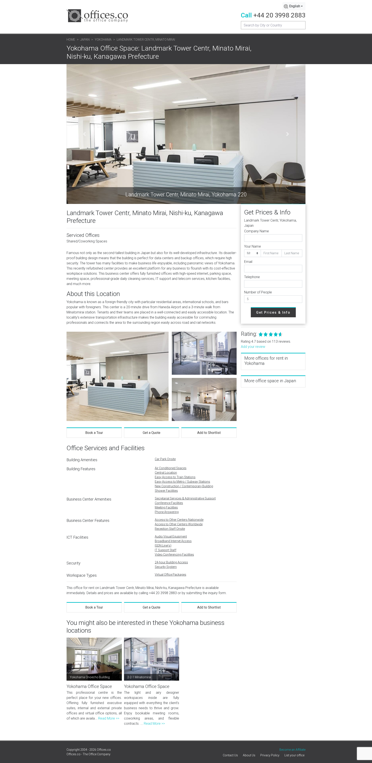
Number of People (258, 292)
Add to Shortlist (209, 433)
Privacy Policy (269, 755)
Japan (85, 39)
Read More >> (108, 718)
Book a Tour (94, 433)
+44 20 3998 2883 (279, 15)
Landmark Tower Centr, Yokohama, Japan (270, 223)
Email (248, 262)
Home (71, 39)
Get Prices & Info (273, 312)
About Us (249, 755)
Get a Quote (151, 433)
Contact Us (230, 755)
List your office (294, 755)
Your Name (252, 246)
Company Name (256, 231)
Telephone (252, 277)
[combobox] (293, 6)
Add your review (253, 347)
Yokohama (103, 39)
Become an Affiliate (292, 749)
